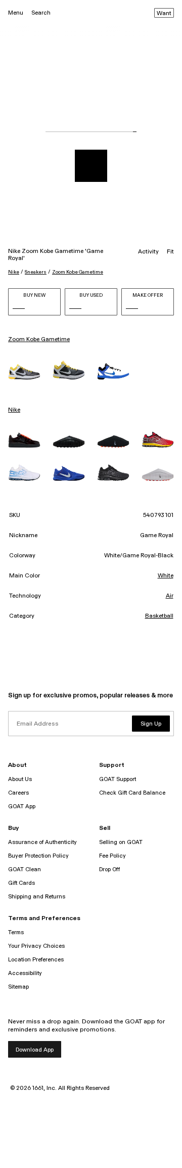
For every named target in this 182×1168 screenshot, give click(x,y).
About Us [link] (20, 779)
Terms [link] (16, 932)
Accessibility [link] (25, 973)
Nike (13, 272)
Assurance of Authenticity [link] (42, 842)
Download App (35, 1050)
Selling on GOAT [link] (121, 842)
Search (41, 13)
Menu (15, 13)
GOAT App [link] (21, 806)
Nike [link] (14, 410)
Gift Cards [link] (21, 883)
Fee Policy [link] (112, 856)
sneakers (36, 272)
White (165, 576)
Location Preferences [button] (36, 959)
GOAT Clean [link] (24, 869)
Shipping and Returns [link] (36, 896)
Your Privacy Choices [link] (36, 946)
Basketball (159, 616)
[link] (24, 372)
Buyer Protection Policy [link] (38, 856)
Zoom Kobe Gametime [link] (39, 340)
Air (169, 596)
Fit (170, 252)
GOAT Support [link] (117, 779)
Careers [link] (18, 793)
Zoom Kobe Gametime (77, 272)
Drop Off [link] (109, 869)
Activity (148, 252)
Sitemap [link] (18, 987)
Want (164, 14)
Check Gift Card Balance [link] (132, 793)
